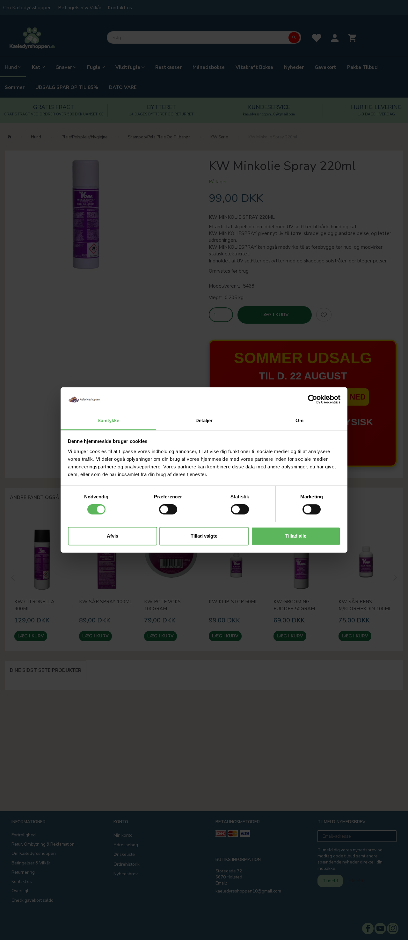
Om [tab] (299, 420)
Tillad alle (295, 536)
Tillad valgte (204, 536)
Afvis (112, 536)
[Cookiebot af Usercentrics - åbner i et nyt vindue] (312, 399)
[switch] (168, 509)
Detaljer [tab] (204, 420)
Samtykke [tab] (109, 420)
